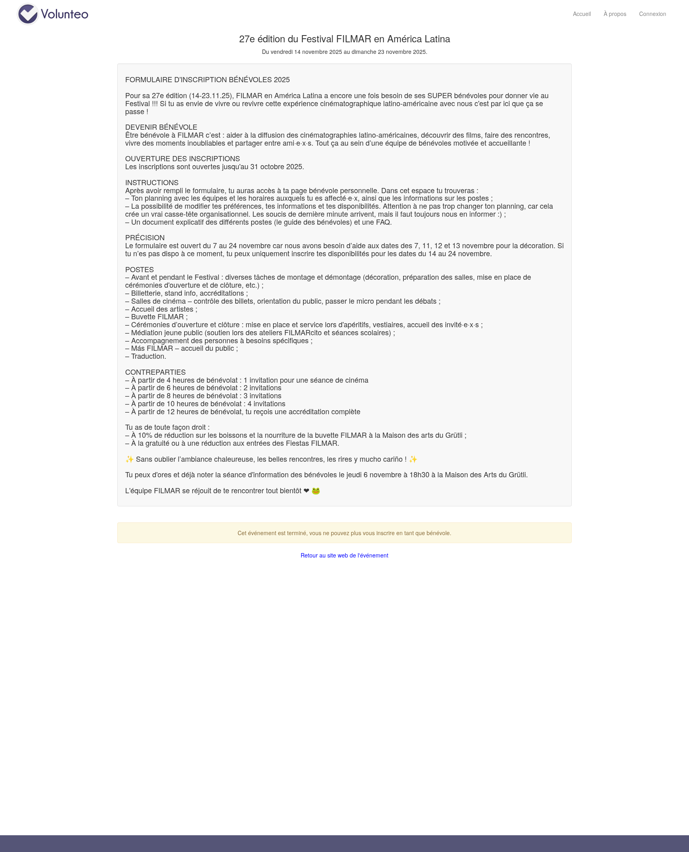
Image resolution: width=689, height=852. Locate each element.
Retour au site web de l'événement (344, 555)
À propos (615, 14)
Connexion (652, 14)
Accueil (582, 14)
